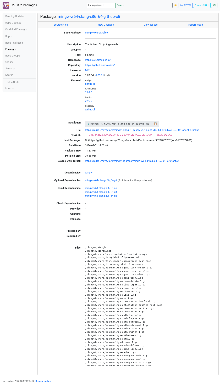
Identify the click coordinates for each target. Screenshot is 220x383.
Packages (10, 49)
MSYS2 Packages (24, 5)
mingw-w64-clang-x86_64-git (101, 180)
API (214, 5)
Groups (9, 62)
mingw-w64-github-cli (97, 32)
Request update (43, 381)
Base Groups (12, 55)
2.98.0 (88, 92)
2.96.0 (88, 101)
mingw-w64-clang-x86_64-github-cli (89, 16)
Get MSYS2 (185, 5)
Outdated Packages (16, 29)
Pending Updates (15, 16)
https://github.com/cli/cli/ (100, 65)
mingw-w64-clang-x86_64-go (101, 195)
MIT (87, 70)
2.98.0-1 (100, 75)
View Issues (151, 24)
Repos (9, 36)
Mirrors (9, 88)
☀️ (175, 5)
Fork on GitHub (202, 5)
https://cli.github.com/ (98, 59)
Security (10, 68)
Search (120, 5)
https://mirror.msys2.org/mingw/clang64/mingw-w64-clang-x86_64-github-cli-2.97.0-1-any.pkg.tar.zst (142, 130)
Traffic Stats (12, 82)
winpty (88, 172)
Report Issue (195, 24)
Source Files (61, 24)
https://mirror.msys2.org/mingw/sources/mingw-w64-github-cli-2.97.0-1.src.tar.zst (132, 160)
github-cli (90, 83)
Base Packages (14, 42)
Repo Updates (13, 22)
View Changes (105, 24)
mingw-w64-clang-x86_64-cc (101, 188)
